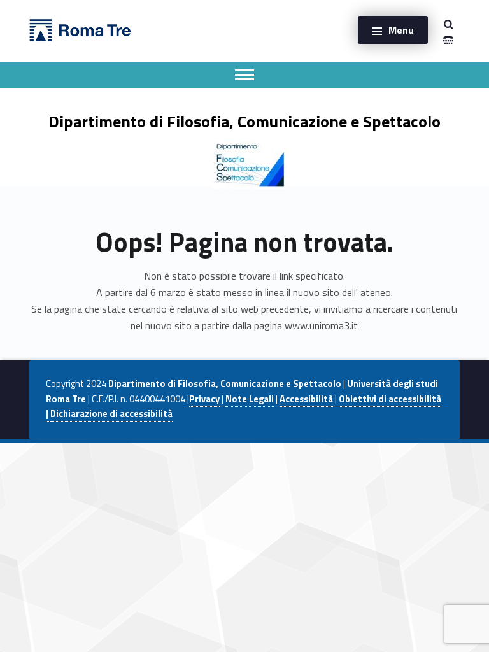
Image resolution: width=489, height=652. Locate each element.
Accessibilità (306, 399)
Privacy (204, 399)
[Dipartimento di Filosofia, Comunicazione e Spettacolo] (80, 28)
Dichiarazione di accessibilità (111, 414)
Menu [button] (401, 30)
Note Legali (249, 399)
